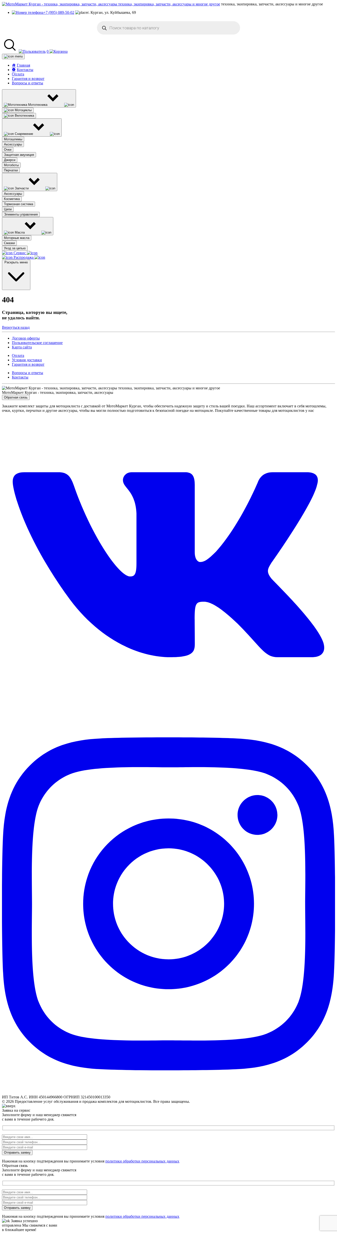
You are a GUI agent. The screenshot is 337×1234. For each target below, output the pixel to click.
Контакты (20, 377)
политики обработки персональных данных (142, 1161)
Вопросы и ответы (27, 83)
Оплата (18, 74)
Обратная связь (16, 397)
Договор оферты (26, 338)
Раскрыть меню (16, 262)
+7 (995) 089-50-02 (58, 12)
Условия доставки (27, 360)
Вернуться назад (16, 327)
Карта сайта (22, 347)
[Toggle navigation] (13, 56)
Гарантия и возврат (28, 78)
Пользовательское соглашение (37, 343)
